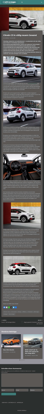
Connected (13, 311)
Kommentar (4, 372)
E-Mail (18, 390)
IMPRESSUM (20, 402)
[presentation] (11, 340)
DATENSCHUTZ (12, 402)
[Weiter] (41, 346)
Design (19, 311)
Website (32, 390)
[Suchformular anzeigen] (22, 2)
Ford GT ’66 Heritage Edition (8, 321)
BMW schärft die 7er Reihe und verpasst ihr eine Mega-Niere (31, 351)
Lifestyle (5, 314)
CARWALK (7, 352)
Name (4, 390)
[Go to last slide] (3, 346)
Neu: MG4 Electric (8, 350)
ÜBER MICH (5, 402)
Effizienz (24, 311)
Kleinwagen (36, 311)
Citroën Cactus (7, 311)
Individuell (30, 311)
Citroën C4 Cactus (32, 83)
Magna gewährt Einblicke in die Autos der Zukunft (33, 322)
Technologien (12, 314)
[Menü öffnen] (42, 2)
